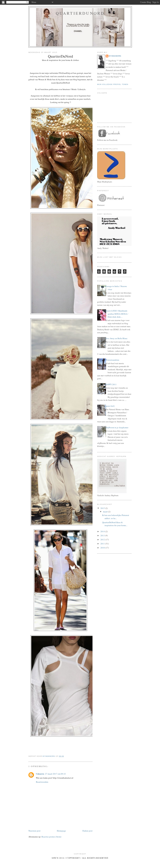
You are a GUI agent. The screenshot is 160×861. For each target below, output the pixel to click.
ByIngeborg (115, 56)
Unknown (40, 773)
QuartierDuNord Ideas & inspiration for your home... (114, 524)
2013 (102, 535)
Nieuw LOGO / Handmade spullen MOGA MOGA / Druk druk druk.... (116, 313)
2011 (102, 543)
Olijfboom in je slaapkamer (116, 427)
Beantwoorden (42, 781)
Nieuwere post (34, 830)
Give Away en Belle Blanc (116, 338)
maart (105, 511)
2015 (102, 508)
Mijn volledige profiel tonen (112, 84)
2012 (102, 539)
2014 (102, 531)
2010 (102, 547)
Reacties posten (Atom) (51, 836)
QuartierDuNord (80, 13)
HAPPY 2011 (111, 384)
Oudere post (87, 830)
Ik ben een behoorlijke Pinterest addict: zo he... (115, 517)
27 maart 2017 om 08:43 (55, 773)
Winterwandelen (112, 359)
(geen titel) (110, 406)
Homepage (61, 830)
